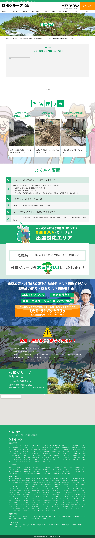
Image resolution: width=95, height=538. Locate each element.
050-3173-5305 (70, 6)
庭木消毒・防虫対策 (50, 11)
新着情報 (80, 525)
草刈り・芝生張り (36, 11)
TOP (11, 525)
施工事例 (75, 11)
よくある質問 (84, 11)
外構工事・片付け (63, 11)
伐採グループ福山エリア (45, 536)
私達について (5, 11)
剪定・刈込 (16, 11)
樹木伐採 (25, 11)
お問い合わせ (22, 527)
